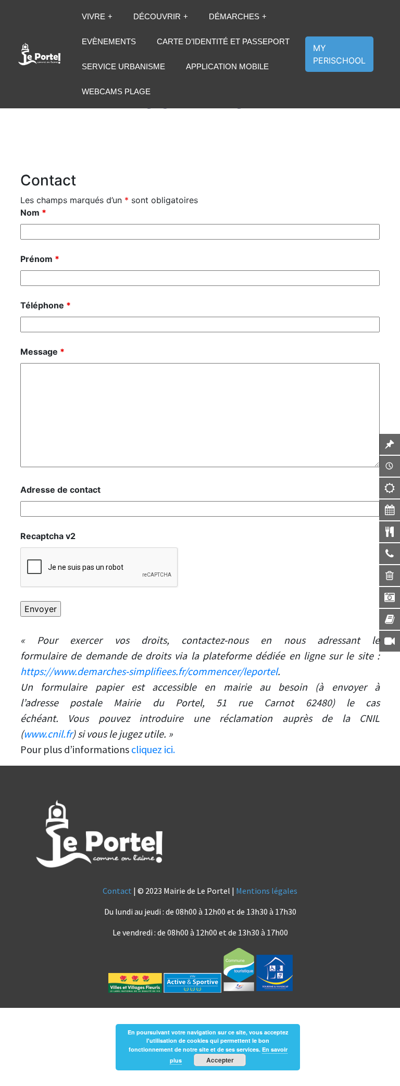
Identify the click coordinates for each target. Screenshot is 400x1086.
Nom (33, 212)
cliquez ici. (153, 749)
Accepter (220, 1060)
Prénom (39, 259)
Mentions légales (266, 890)
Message (42, 351)
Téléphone (45, 305)
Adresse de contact (60, 489)
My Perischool (339, 54)
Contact (117, 890)
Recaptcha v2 (48, 536)
